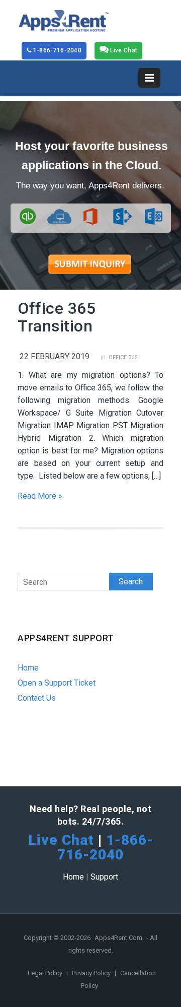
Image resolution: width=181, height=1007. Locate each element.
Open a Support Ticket (57, 683)
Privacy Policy (92, 973)
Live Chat (123, 50)
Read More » (40, 496)
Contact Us (37, 698)
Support (104, 877)
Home (28, 668)
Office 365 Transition (57, 317)
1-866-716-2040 (56, 50)
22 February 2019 (54, 356)
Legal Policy (46, 973)
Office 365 (123, 357)
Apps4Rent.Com (118, 938)
